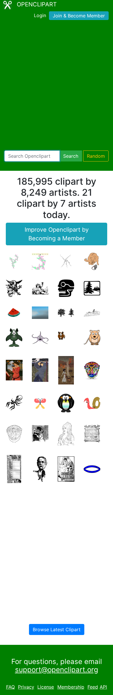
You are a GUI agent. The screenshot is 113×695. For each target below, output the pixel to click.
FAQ (10, 687)
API (103, 687)
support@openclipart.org (56, 669)
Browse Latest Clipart (57, 629)
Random (96, 156)
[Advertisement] (56, 86)
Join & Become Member (79, 16)
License (45, 687)
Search (70, 156)
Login (40, 15)
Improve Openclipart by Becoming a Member (57, 234)
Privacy (26, 687)
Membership (70, 687)
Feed (93, 687)
